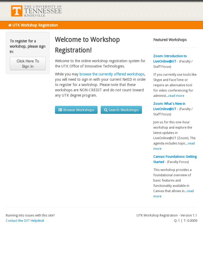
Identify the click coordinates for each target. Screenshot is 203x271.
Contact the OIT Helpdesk (25, 221)
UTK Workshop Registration (35, 25)
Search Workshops (123, 110)
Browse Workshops (78, 110)
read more (176, 96)
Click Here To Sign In (28, 63)
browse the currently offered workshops (112, 74)
